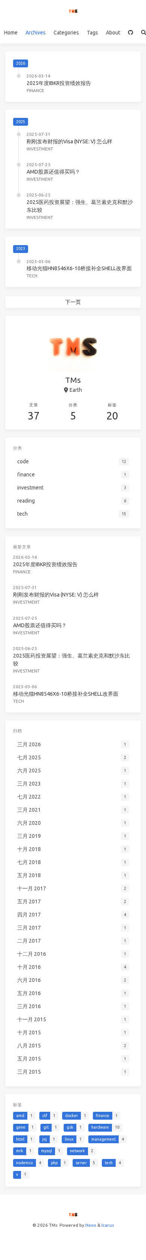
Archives (35, 33)
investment (40, 148)
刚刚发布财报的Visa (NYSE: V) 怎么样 (69, 141)
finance (35, 90)
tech (32, 275)
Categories (66, 33)
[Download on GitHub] (130, 32)
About (113, 33)
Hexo (90, 1225)
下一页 (73, 302)
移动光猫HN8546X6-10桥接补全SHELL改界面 (79, 268)
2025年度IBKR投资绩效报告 (59, 83)
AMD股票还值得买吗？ (53, 172)
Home (11, 33)
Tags (92, 33)
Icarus (107, 1225)
